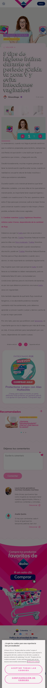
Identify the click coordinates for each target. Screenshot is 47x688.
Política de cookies (33, 662)
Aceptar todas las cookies (23, 669)
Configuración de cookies (24, 679)
